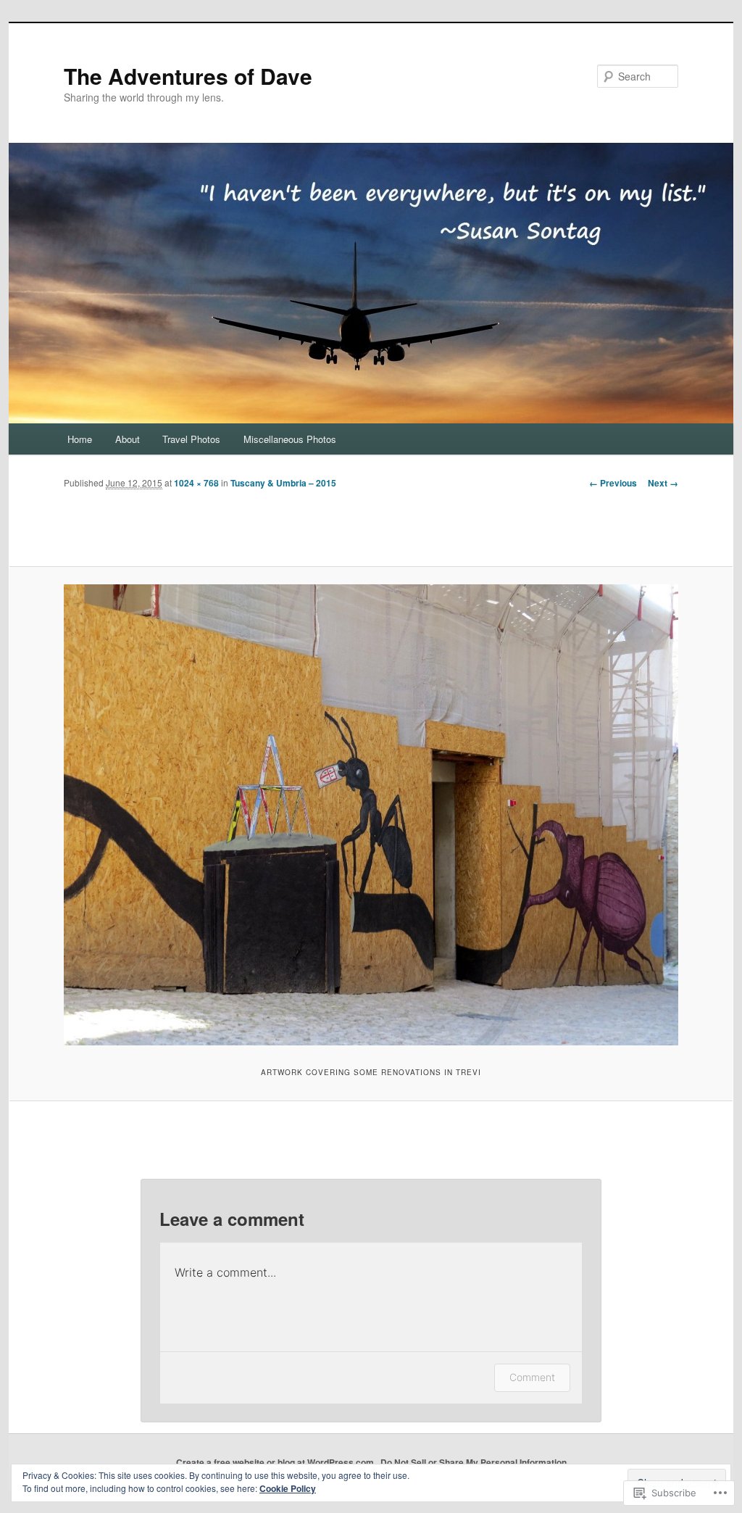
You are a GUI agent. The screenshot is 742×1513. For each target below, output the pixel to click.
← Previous (613, 482)
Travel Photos (191, 439)
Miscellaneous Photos (289, 439)
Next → (663, 482)
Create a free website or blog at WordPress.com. (276, 1462)
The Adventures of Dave (188, 75)
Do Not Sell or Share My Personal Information (473, 1462)
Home (79, 439)
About (127, 439)
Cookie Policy (287, 1488)
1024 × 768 (196, 482)
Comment (532, 1377)
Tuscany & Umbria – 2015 (283, 482)
